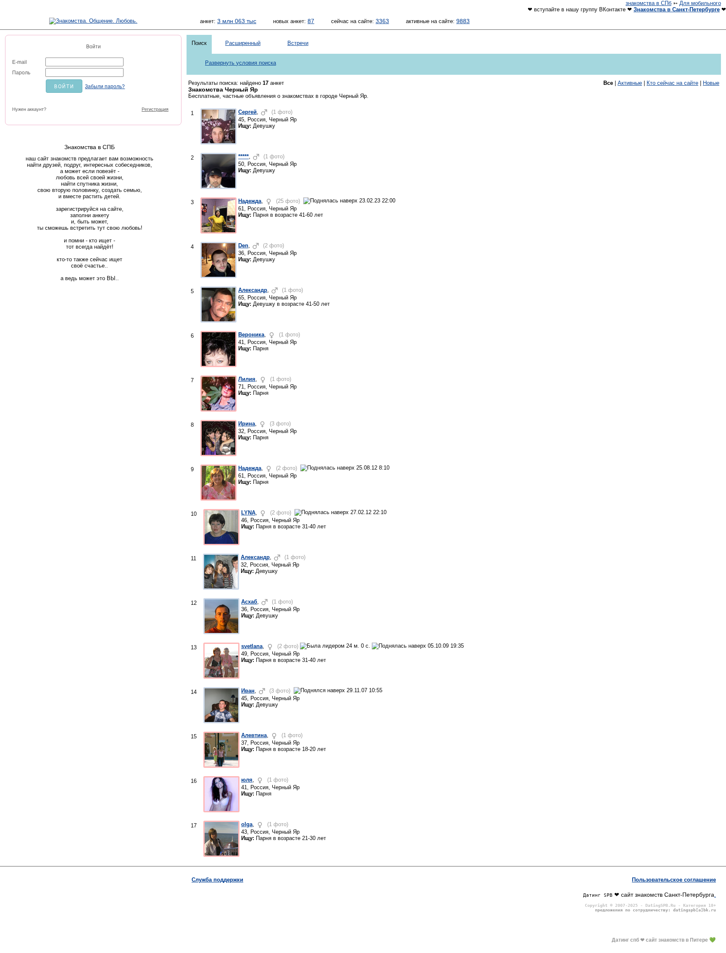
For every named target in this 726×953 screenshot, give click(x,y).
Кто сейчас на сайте (672, 83)
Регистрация (155, 109)
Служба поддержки (217, 880)
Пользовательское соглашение (674, 880)
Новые (711, 83)
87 (311, 21)
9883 (463, 21)
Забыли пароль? (105, 86)
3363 (382, 21)
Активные (630, 83)
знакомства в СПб (648, 3)
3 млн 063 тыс (236, 21)
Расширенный (242, 43)
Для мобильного (700, 3)
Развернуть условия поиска (240, 63)
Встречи (297, 43)
